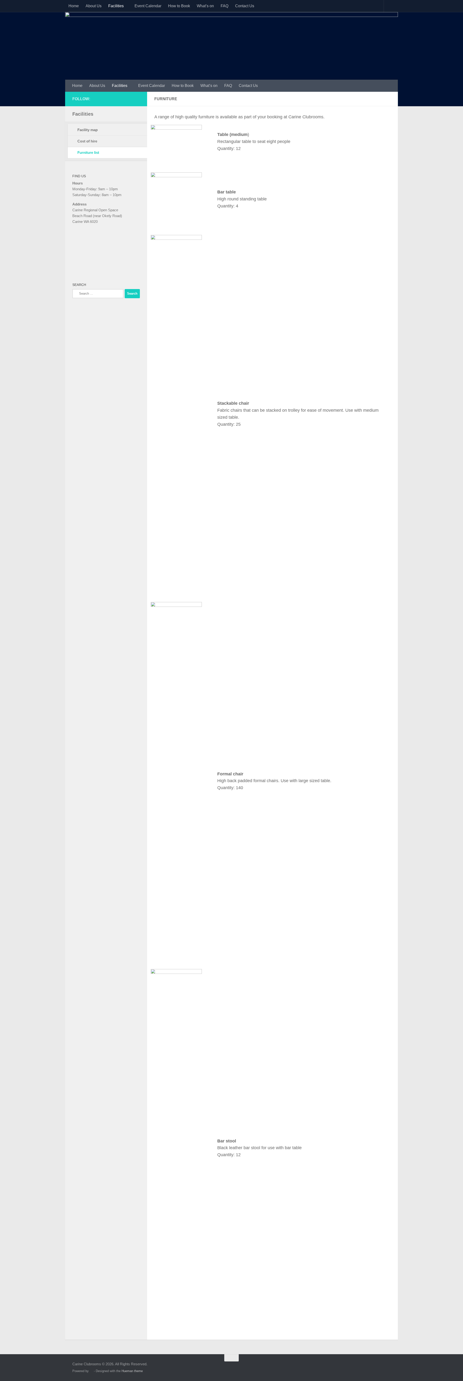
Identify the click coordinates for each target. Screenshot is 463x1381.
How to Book (179, 6)
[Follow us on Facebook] (137, 99)
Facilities (116, 6)
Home (73, 6)
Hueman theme (132, 1371)
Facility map (87, 130)
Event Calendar (148, 6)
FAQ (224, 6)
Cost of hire (87, 141)
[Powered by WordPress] (91, 1371)
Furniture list (88, 152)
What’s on (205, 6)
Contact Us (244, 6)
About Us (94, 6)
